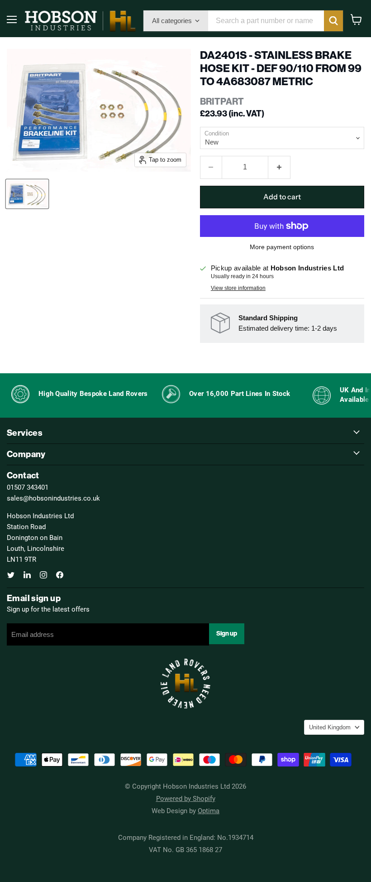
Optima (208, 810)
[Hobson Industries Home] (80, 21)
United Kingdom (330, 727)
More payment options (282, 247)
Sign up (226, 633)
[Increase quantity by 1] (279, 167)
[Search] (333, 20)
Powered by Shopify (185, 798)
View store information (238, 288)
